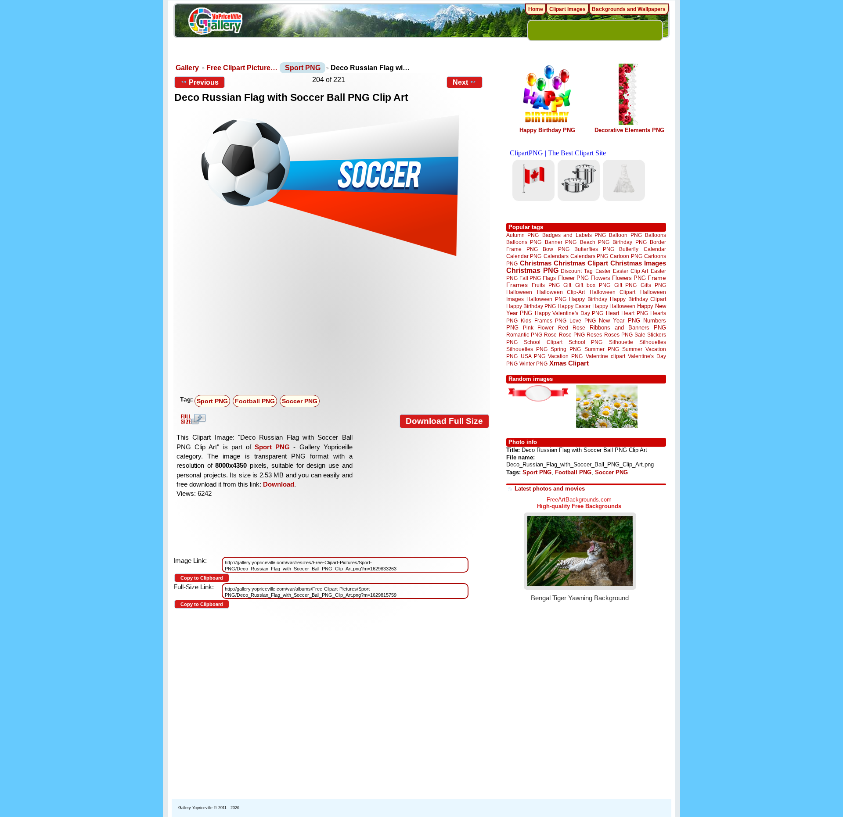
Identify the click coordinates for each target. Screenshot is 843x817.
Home (535, 9)
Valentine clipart (605, 356)
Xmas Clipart (569, 363)
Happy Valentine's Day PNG (569, 313)
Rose (550, 335)
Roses (594, 335)
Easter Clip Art (630, 271)
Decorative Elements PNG (629, 130)
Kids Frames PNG (543, 320)
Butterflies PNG (594, 249)
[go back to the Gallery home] (215, 22)
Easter (603, 271)
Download (278, 484)
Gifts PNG (653, 285)
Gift (567, 285)
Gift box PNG (592, 285)
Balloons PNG (523, 242)
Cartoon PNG (626, 256)
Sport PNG (303, 68)
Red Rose (571, 327)
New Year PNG (619, 320)
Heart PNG (634, 313)
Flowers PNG (629, 278)
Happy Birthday (588, 299)
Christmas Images (638, 263)
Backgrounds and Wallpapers (629, 9)
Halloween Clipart (613, 292)
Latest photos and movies (550, 488)
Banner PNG (560, 242)
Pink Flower (538, 327)
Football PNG (255, 401)
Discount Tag (577, 271)
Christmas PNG (532, 270)
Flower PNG (573, 278)
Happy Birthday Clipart (638, 299)
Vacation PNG (565, 356)
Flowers (600, 278)
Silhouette (621, 342)
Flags (549, 278)
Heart (612, 313)
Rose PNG (572, 335)
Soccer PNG (299, 401)
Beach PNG (594, 242)
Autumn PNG (522, 235)
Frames (517, 285)
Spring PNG (566, 349)
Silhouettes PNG (527, 349)
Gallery (187, 68)
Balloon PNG (625, 235)
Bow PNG (556, 249)
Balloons (655, 235)
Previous (204, 82)
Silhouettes (652, 342)
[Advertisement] (333, 326)
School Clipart (543, 342)
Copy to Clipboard (201, 577)
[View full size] (331, 185)
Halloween (519, 292)
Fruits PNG (546, 285)
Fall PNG (530, 278)
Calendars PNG (589, 256)
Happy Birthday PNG (547, 130)
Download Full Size (444, 421)
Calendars (556, 256)
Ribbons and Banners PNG (628, 327)
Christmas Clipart (581, 263)
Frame (657, 278)
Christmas (535, 263)
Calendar (655, 249)
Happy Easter (574, 306)
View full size (192, 419)
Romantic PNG (524, 335)
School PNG (585, 342)
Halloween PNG (546, 299)
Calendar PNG (523, 256)
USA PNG (533, 356)
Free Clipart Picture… (241, 68)
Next (460, 82)
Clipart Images (567, 9)
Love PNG (582, 321)
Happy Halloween (613, 306)
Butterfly (628, 249)
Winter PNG (533, 363)
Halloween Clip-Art (561, 292)
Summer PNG (601, 349)
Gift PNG (625, 285)
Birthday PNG (629, 242)
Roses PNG (618, 335)
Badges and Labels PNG (574, 235)
